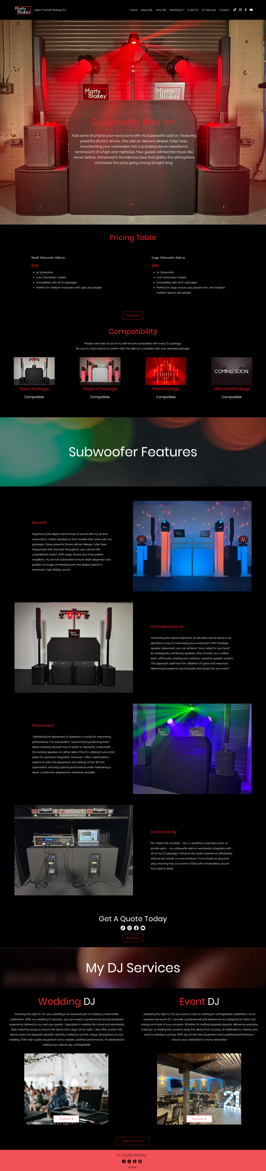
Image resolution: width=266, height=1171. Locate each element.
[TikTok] (235, 10)
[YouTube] (251, 10)
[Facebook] (246, 10)
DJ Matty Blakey (132, 1155)
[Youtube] (143, 928)
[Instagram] (240, 10)
